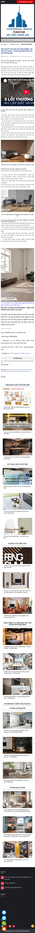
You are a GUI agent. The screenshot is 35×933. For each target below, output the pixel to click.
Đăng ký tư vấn (26, 2)
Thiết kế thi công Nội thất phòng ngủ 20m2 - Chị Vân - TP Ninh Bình (17, 756)
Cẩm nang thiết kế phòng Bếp (17, 385)
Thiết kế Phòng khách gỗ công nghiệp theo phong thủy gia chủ (16, 616)
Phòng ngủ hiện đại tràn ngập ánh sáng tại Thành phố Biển (16, 781)
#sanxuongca (17, 371)
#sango (12, 371)
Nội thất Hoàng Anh (6, 184)
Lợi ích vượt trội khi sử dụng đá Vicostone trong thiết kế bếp (16, 512)
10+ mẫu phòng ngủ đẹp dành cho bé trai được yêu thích (16, 860)
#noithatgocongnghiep (12, 369)
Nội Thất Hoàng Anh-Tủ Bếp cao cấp (19, 353)
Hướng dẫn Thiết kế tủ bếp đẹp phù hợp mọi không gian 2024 (17, 408)
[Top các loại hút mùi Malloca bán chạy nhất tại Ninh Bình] (17, 422)
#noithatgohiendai (22, 369)
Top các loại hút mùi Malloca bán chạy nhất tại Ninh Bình (17, 433)
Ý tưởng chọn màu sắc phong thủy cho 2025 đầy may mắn (17, 566)
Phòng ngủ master (17, 708)
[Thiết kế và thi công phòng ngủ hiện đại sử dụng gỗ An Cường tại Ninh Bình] (17, 720)
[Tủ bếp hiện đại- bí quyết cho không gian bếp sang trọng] (17, 447)
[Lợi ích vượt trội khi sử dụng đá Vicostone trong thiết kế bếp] (17, 501)
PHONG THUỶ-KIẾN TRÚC (17, 543)
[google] (10, 926)
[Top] (32, 926)
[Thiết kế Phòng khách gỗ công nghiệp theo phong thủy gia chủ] (17, 605)
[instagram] (14, 926)
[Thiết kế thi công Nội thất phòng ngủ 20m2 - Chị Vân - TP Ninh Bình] (17, 745)
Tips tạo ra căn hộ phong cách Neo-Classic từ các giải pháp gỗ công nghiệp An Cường (17, 591)
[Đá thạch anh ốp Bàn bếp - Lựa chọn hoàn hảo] (17, 526)
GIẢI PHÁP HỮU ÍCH (14, 44)
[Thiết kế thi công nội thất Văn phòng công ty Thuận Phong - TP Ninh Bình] (17, 661)
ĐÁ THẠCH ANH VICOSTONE (17, 464)
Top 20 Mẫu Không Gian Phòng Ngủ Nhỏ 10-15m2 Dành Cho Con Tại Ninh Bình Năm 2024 (17, 810)
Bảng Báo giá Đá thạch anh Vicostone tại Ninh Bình (17, 487)
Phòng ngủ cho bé (17, 788)
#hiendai (30, 369)
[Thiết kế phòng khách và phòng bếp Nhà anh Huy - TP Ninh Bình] (17, 686)
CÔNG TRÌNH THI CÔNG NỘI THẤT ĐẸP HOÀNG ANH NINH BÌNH (17, 623)
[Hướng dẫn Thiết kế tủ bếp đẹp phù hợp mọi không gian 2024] (17, 397)
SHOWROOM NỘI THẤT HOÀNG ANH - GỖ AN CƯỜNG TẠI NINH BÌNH (17, 647)
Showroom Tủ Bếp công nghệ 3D (17, 704)
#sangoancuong (25, 371)
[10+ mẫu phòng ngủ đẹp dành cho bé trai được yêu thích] (17, 849)
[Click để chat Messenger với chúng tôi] (4, 912)
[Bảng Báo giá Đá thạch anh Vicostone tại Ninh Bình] (17, 476)
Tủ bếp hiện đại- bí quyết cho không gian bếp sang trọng (17, 457)
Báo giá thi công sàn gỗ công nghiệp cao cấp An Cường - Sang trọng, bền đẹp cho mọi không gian (17, 51)
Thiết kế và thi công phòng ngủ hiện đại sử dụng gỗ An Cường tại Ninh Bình (16, 731)
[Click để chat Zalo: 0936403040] (4, 918)
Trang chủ (5, 44)
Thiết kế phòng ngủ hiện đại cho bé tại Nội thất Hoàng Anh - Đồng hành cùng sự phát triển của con (17, 835)
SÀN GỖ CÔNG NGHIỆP (26, 44)
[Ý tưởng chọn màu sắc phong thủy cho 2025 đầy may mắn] (17, 555)
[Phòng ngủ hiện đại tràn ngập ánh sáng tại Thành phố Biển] (17, 770)
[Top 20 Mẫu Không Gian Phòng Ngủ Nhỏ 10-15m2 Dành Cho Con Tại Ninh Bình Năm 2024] (17, 799)
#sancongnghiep (5, 371)
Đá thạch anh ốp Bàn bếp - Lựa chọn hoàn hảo (16, 537)
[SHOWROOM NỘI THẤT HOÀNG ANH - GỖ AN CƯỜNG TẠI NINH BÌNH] (17, 636)
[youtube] (6, 926)
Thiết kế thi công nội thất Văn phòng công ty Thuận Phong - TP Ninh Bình (17, 672)
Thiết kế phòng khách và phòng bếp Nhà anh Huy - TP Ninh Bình (17, 697)
